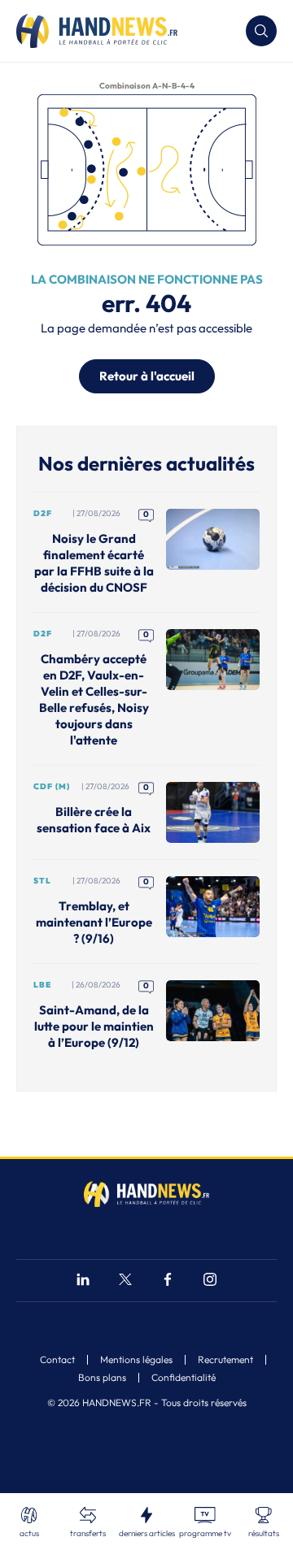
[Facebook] (167, 1281)
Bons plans (102, 1378)
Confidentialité (183, 1378)
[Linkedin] (83, 1281)
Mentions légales (136, 1360)
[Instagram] (209, 1281)
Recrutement (225, 1360)
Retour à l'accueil (147, 376)
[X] (125, 1281)
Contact (57, 1360)
